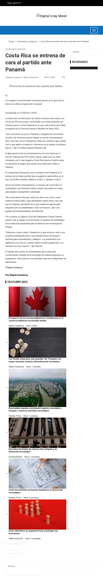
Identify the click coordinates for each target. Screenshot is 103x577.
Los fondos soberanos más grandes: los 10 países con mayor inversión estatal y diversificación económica (35, 360)
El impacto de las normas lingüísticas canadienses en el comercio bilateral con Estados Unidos (36, 319)
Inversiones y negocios (15, 49)
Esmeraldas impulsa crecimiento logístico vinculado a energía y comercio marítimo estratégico (35, 409)
